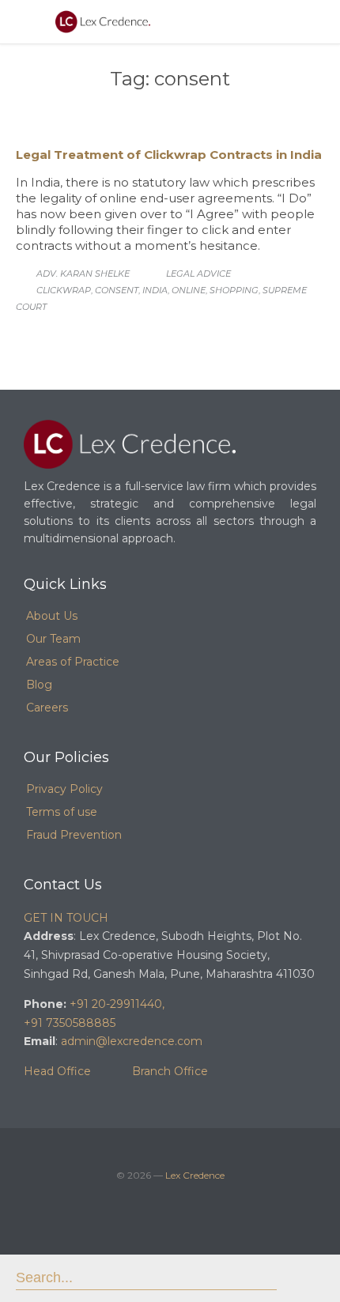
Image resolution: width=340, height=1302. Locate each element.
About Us (51, 616)
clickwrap (63, 290)
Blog (39, 684)
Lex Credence (195, 1175)
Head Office (57, 1071)
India (155, 290)
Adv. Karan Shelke (83, 273)
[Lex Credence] (102, 21)
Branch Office (170, 1071)
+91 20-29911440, (117, 1004)
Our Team (53, 639)
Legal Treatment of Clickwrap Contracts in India (169, 154)
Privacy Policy (64, 789)
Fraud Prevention (74, 835)
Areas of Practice (72, 662)
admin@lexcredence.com (131, 1041)
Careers (47, 707)
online (189, 290)
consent (116, 290)
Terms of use (61, 812)
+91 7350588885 (69, 1023)
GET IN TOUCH (66, 918)
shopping (234, 290)
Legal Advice (198, 273)
